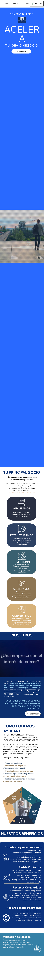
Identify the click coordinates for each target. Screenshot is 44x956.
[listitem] (22, 509)
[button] (25, 676)
